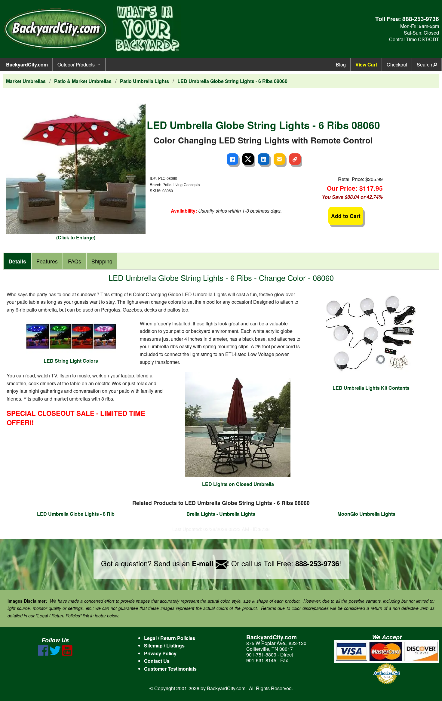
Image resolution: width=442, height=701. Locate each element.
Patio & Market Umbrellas (83, 81)
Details (17, 261)
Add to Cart (346, 216)
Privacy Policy (160, 653)
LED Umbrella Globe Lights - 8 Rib (76, 513)
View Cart (366, 64)
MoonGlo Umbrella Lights (366, 513)
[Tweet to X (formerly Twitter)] (248, 159)
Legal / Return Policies (169, 638)
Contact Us (157, 660)
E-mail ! (210, 563)
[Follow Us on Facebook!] (43, 653)
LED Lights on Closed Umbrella (238, 484)
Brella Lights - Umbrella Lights (220, 513)
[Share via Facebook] (232, 159)
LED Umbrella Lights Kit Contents (371, 387)
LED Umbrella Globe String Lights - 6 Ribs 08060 (232, 81)
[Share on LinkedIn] (263, 159)
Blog (341, 64)
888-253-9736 (420, 18)
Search (425, 64)
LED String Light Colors (71, 360)
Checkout (397, 64)
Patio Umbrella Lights (144, 81)
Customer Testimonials (170, 668)
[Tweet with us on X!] (55, 653)
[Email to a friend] (279, 159)
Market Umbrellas (26, 81)
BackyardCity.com (27, 64)
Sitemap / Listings (164, 645)
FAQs (74, 261)
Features (47, 261)
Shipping (101, 261)
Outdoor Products (76, 64)
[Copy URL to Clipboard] (295, 159)
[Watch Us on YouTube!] (67, 653)
